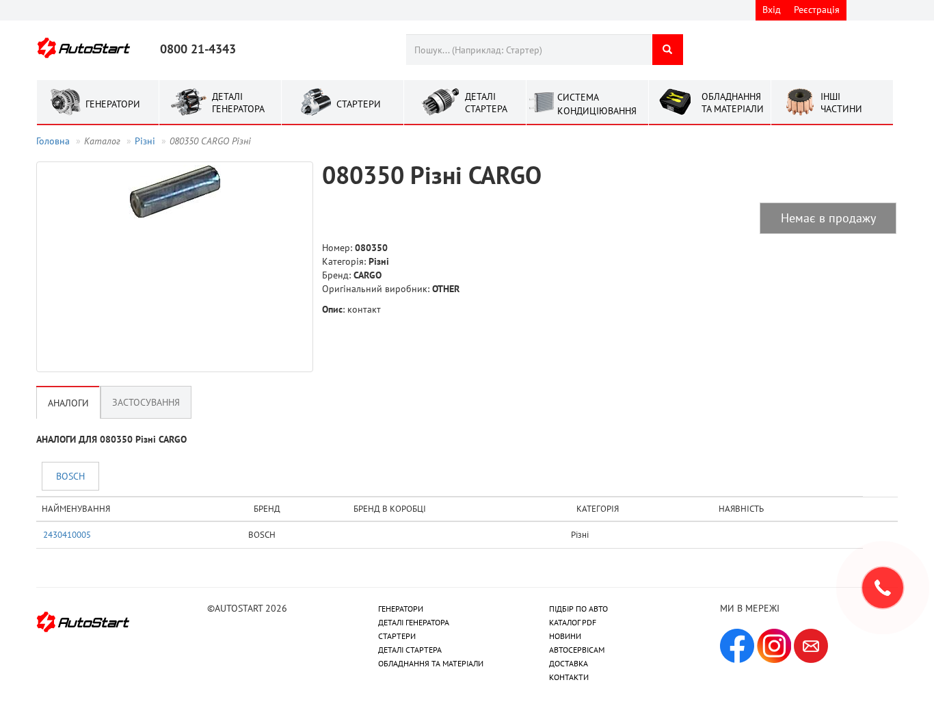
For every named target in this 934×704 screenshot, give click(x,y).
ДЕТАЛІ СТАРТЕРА (410, 649)
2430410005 (67, 534)
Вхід (771, 9)
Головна (53, 141)
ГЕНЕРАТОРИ (400, 608)
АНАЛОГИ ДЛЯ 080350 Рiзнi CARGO (111, 439)
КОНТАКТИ (569, 677)
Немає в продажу (828, 218)
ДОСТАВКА (568, 663)
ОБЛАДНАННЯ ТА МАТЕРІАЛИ (430, 663)
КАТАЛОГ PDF (572, 622)
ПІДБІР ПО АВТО (578, 608)
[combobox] (529, 49)
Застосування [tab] (146, 402)
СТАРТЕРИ (397, 636)
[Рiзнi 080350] (174, 266)
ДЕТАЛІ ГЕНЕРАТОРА (413, 622)
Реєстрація (817, 9)
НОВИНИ (565, 636)
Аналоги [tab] (68, 403)
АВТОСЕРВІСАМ (576, 649)
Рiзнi (145, 141)
